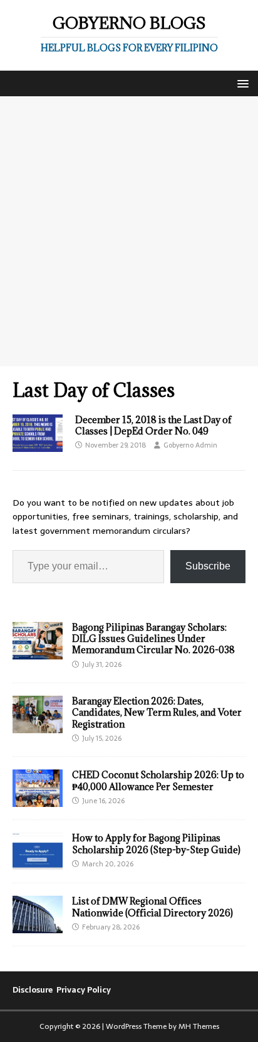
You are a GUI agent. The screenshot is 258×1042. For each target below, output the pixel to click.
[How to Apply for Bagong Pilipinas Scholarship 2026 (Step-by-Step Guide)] (38, 863)
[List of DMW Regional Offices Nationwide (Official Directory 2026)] (38, 926)
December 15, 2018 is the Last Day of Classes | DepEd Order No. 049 (153, 425)
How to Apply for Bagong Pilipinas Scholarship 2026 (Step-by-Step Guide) (156, 843)
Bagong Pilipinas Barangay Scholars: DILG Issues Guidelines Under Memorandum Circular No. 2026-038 (153, 638)
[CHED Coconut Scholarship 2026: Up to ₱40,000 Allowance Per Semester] (38, 800)
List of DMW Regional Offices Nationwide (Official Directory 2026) (152, 906)
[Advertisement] (129, 231)
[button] (241, 83)
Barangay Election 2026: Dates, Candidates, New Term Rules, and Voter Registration (157, 712)
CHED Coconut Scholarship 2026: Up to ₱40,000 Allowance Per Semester (158, 780)
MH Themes (198, 1026)
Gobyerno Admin (190, 445)
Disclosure (33, 989)
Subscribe (207, 566)
